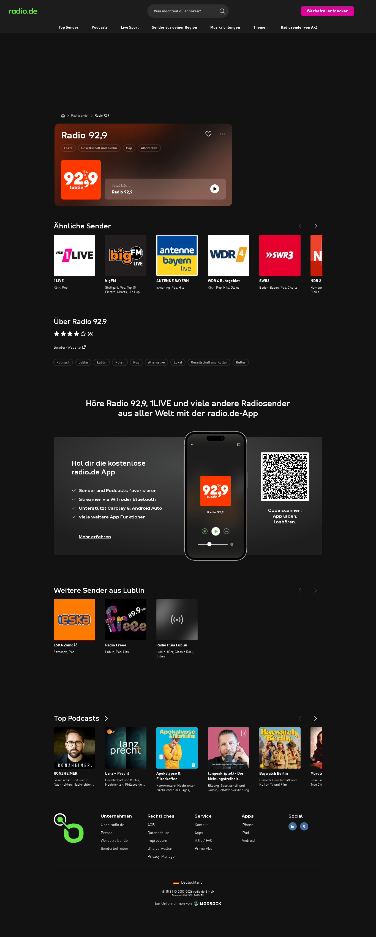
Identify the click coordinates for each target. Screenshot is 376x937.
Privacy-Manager (162, 857)
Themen (260, 27)
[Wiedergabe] (214, 188)
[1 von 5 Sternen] (56, 333)
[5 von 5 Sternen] (83, 333)
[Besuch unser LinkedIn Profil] (292, 826)
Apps (199, 833)
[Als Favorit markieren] (208, 133)
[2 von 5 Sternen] (63, 333)
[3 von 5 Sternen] (70, 333)
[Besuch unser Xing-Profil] (304, 826)
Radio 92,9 (122, 192)
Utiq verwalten (160, 849)
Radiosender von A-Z (299, 27)
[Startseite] (63, 115)
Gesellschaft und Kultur (99, 148)
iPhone (247, 825)
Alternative (149, 148)
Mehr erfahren (95, 537)
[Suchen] (222, 11)
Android (248, 841)
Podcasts (100, 27)
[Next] (315, 223)
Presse (107, 833)
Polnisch (63, 362)
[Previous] (299, 223)
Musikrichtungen (225, 27)
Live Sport (130, 27)
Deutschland (191, 882)
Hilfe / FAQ (203, 841)
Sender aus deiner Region (174, 27)
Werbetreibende (114, 841)
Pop (129, 148)
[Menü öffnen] (364, 11)
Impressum (157, 841)
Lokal (68, 148)
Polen (119, 362)
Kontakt (201, 825)
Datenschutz (158, 833)
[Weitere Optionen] (222, 134)
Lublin (83, 362)
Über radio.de (112, 825)
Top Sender (68, 27)
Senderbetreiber (115, 849)
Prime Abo (203, 849)
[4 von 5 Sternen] (76, 333)
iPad (245, 833)
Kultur (241, 362)
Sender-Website (67, 347)
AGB (151, 825)
